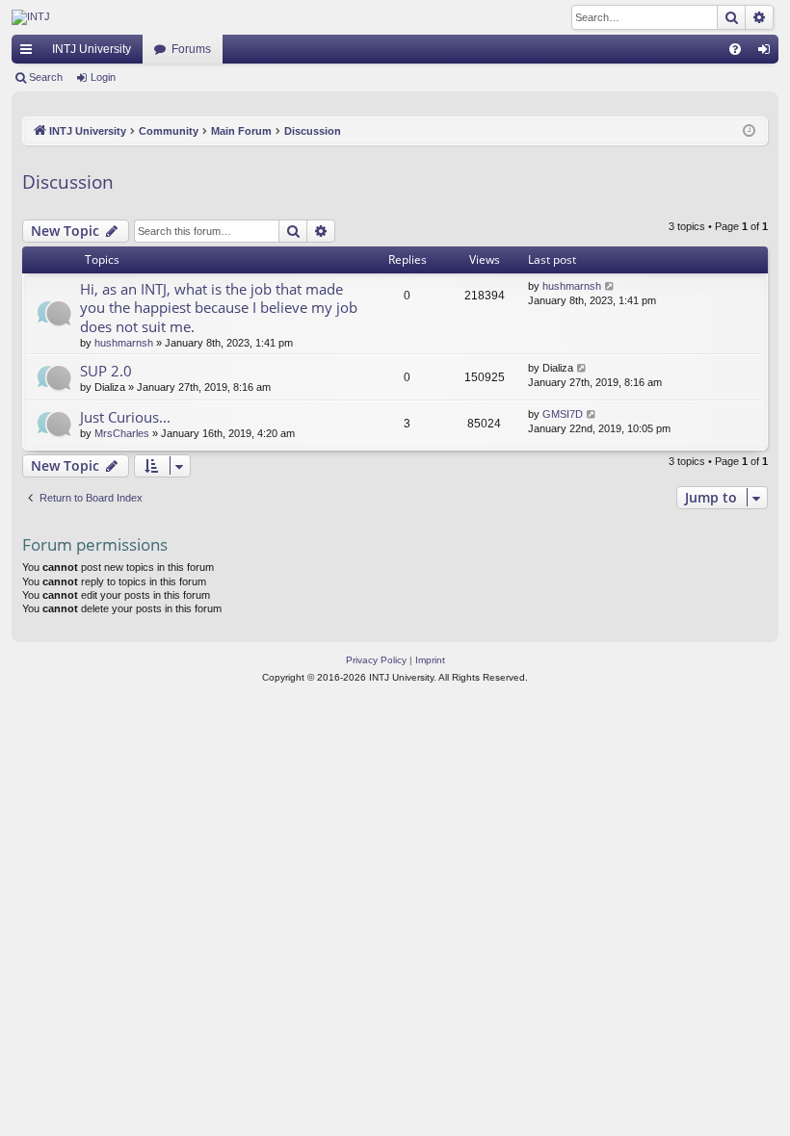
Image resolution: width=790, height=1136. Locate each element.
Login (103, 77)
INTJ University (91, 49)
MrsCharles (121, 433)
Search (46, 77)
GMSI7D (562, 414)
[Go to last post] (610, 286)
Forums (191, 49)
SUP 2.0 (106, 370)
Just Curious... (125, 416)
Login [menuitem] (767, 53)
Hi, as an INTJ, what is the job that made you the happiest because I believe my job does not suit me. (218, 307)
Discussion (68, 181)
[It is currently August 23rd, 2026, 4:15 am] (749, 131)
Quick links (29, 53)
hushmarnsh (123, 343)
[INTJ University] (180, 17)
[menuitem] (735, 49)
